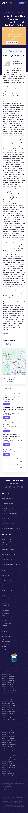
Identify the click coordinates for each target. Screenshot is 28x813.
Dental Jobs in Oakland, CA (8, 761)
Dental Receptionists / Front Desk (11, 564)
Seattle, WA (5, 625)
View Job (6, 404)
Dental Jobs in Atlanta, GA (7, 750)
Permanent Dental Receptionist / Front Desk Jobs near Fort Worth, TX (13, 468)
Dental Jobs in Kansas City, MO (8, 748)
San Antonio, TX (6, 623)
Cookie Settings (5, 789)
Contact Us (5, 649)
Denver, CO (5, 595)
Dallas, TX (4, 618)
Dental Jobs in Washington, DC (8, 695)
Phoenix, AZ (5, 570)
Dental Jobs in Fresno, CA (7, 742)
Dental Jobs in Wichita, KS (7, 775)
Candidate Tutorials (7, 503)
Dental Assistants (7, 559)
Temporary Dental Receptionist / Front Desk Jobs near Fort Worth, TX (13, 465)
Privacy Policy (5, 787)
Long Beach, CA (6, 578)
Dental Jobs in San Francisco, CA (9, 680)
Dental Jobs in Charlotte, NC (8, 721)
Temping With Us (6, 501)
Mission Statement (7, 636)
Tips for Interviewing (7, 498)
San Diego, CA (6, 585)
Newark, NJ (5, 608)
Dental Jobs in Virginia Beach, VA (9, 759)
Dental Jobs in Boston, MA (7, 713)
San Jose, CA (5, 593)
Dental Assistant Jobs (8, 523)
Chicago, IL (5, 600)
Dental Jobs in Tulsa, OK (7, 769)
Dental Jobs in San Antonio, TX (8, 703)
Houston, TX (5, 620)
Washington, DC (6, 598)
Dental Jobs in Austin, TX (7, 709)
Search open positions (12, 42)
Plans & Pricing (6, 544)
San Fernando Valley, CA (8, 588)
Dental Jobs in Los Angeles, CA (8, 676)
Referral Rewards (6, 641)
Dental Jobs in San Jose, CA (8, 707)
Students (4, 531)
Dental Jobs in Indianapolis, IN (8, 724)
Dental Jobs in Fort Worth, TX (8, 717)
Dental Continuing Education (10, 513)
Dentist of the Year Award (9, 547)
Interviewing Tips (6, 539)
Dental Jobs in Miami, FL (7, 763)
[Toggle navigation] (25, 2)
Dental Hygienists (6, 562)
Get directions (9, 381)
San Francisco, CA (7, 590)
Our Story (4, 634)
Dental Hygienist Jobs (8, 526)
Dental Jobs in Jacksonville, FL (8, 715)
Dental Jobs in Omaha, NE (7, 753)
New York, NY (5, 610)
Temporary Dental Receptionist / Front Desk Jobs (12, 459)
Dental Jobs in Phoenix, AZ (7, 674)
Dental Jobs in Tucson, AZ (7, 699)
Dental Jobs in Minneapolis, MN (8, 765)
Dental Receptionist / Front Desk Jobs (12, 528)
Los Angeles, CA (6, 580)
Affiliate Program (6, 644)
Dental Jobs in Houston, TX (8, 688)
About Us (4, 631)
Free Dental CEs (6, 516)
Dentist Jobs (5, 521)
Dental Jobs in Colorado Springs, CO (10, 755)
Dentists (4, 557)
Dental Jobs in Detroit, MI (7, 734)
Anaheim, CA (5, 575)
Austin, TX (4, 615)
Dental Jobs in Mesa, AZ (7, 746)
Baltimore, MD (5, 603)
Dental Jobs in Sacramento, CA (9, 744)
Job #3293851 (19, 51)
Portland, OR (5, 613)
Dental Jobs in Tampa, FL (7, 771)
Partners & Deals (6, 646)
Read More (6, 333)
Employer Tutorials (7, 542)
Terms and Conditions (6, 790)
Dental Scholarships (7, 508)
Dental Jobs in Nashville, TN (8, 726)
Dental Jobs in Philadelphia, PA (8, 711)
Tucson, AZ (5, 573)
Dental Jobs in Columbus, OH (8, 719)
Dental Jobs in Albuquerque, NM (9, 740)
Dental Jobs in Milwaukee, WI (8, 738)
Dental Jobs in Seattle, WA (8, 684)
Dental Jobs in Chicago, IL (7, 692)
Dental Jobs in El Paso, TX (7, 730)
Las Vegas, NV (6, 605)
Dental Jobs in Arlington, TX (8, 773)
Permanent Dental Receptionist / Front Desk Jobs (12, 462)
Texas (6, 51)
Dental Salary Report (7, 506)
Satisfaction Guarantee (7, 786)
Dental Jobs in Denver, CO (7, 686)
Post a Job (5, 552)
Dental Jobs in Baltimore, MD (8, 736)
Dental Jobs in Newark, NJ (7, 701)
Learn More (5, 496)
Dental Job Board (6, 518)
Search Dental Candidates (9, 554)
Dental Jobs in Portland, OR (8, 682)
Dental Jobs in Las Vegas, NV (8, 678)
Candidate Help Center (8, 511)
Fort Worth (11, 51)
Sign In (21, 2)
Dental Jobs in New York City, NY (9, 690)
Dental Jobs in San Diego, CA (8, 705)
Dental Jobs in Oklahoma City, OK (9, 728)
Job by (4, 343)
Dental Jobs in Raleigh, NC (7, 757)
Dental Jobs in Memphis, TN (8, 732)
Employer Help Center (8, 549)
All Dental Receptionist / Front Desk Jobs (12, 50)
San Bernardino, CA (7, 583)
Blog (3, 639)
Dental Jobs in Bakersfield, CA (8, 767)
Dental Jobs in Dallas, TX (7, 697)
